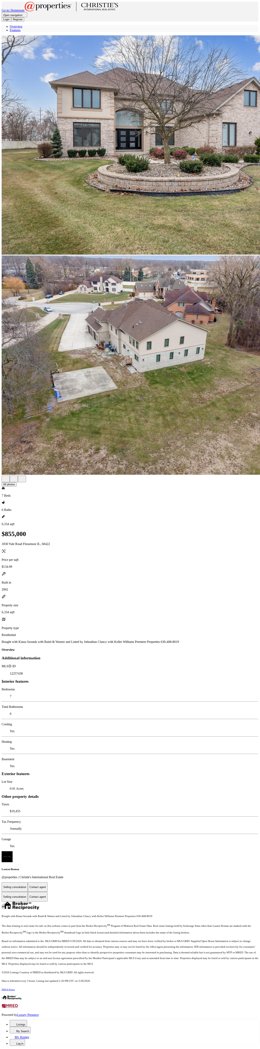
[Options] (6, 479)
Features (15, 30)
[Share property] (22, 479)
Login (6, 19)
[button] (130, 145)
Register (18, 19)
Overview (16, 26)
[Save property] (14, 479)
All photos (9, 484)
